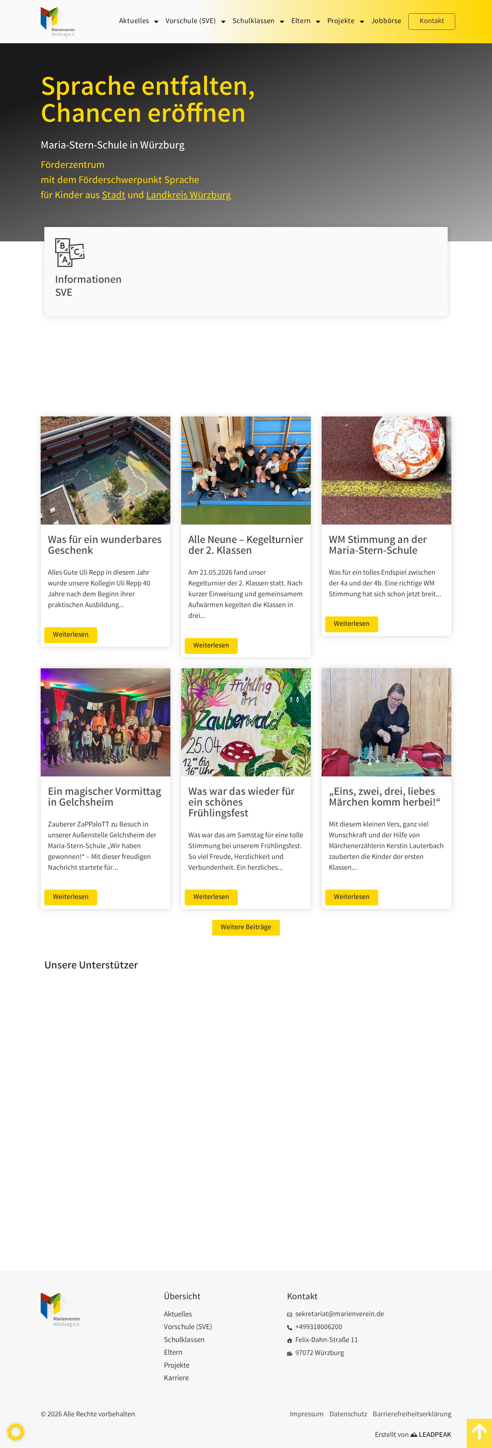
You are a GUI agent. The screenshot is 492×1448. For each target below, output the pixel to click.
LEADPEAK (434, 1435)
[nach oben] (479, 1433)
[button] (45, 271)
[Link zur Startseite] (58, 25)
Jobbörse (386, 21)
